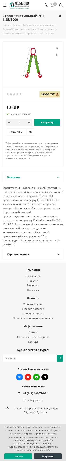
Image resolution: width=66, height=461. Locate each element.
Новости (33, 280)
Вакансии (33, 285)
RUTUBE (44, 377)
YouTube (28, 377)
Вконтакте (19, 377)
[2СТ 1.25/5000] (33, 63)
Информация (33, 326)
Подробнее (47, 456)
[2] (11, 94)
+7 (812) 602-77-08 (34, 393)
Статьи (33, 332)
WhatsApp (36, 377)
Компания (33, 270)
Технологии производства (33, 337)
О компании (33, 276)
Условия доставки (33, 308)
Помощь (33, 298)
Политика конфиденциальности (33, 318)
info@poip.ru (35, 400)
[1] (7, 94)
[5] (20, 94)
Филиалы (33, 290)
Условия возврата (33, 313)
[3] (14, 94)
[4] (17, 94)
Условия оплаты (33, 304)
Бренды (33, 341)
